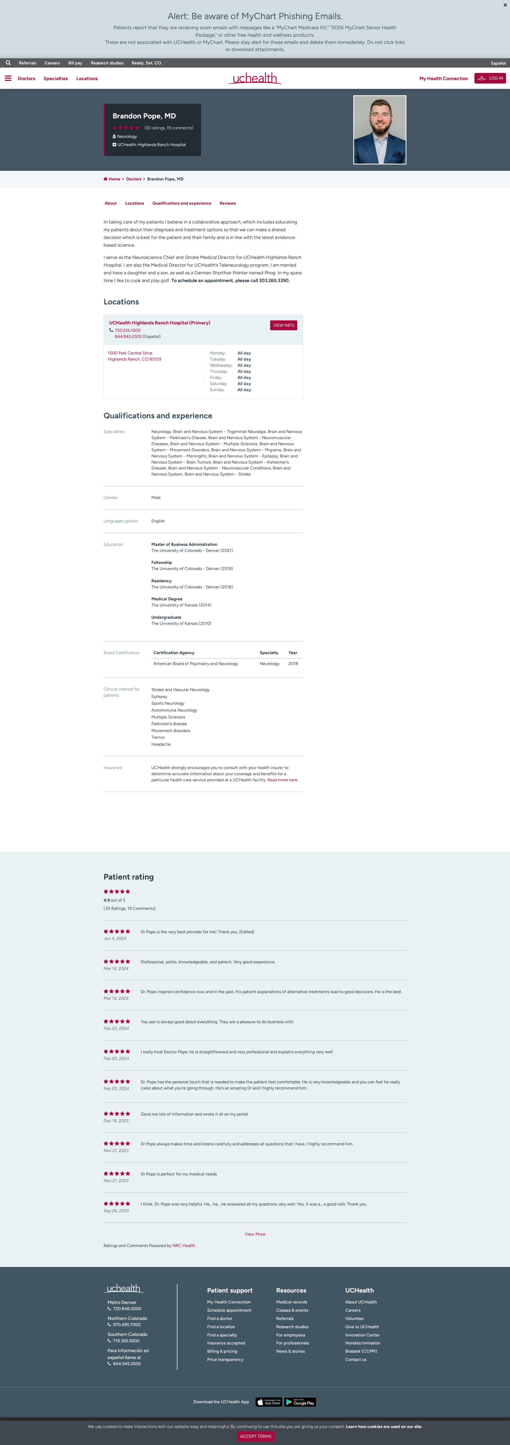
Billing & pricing (222, 1351)
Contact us (355, 1359)
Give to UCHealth (362, 1326)
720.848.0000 (127, 1308)
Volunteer (354, 1318)
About (111, 203)
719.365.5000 (126, 1340)
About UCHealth (361, 1301)
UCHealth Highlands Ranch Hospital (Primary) (159, 323)
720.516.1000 (128, 330)
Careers (52, 62)
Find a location (221, 1326)
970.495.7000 (127, 1324)
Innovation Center (362, 1334)
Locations (86, 78)
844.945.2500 (128, 336)
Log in (496, 78)
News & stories (290, 1351)
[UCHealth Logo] (123, 1287)
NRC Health (183, 1245)
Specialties (56, 78)
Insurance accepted (226, 1342)
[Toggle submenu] (8, 78)
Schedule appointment (229, 1310)
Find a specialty (222, 1334)
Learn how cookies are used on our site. (384, 1426)
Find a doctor (219, 1318)
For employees (290, 1334)
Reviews (228, 203)
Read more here (282, 779)
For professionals (292, 1342)
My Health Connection (443, 78)
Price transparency (225, 1359)
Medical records (291, 1301)
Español (498, 63)
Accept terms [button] (255, 1436)
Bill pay (75, 62)
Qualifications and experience (181, 203)
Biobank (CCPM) (361, 1351)
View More (255, 1234)
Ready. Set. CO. (147, 62)
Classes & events (292, 1310)
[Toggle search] (8, 63)
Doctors (26, 78)
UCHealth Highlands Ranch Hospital (151, 144)
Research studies (107, 62)
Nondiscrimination (362, 1342)
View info (283, 325)
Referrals (27, 62)
